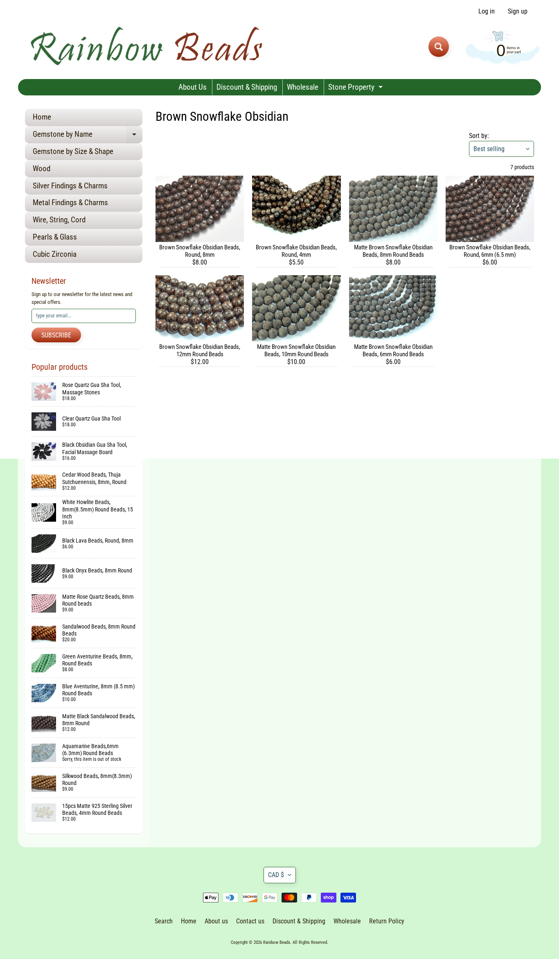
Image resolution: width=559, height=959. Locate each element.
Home (42, 117)
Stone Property (356, 88)
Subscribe (56, 335)
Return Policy (386, 921)
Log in (486, 11)
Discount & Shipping (246, 87)
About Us (192, 87)
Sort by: (479, 136)
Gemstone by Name (87, 136)
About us (216, 921)
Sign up (517, 11)
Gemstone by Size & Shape (73, 151)
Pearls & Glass (55, 237)
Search (164, 921)
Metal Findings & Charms (70, 202)
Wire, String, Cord (59, 219)
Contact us (250, 921)
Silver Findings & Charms (70, 185)
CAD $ (276, 875)
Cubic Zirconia (55, 254)
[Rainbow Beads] (148, 46)
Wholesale (302, 87)
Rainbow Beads (276, 942)
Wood (41, 168)
